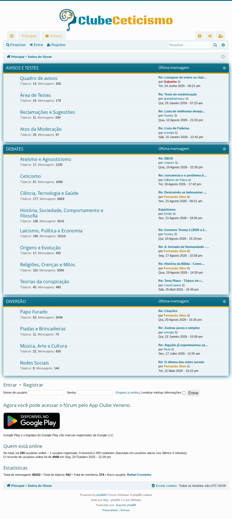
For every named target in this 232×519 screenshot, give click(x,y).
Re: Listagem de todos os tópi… (182, 77)
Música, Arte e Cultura (43, 346)
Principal (29, 35)
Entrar (38, 45)
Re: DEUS (165, 158)
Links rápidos (13, 36)
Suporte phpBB (126, 505)
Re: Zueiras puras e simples (179, 328)
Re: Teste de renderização (177, 94)
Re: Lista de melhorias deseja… (181, 111)
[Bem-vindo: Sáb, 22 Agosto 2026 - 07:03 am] (223, 57)
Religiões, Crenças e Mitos (47, 264)
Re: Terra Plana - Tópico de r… (181, 280)
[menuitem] (199, 36)
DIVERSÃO (16, 301)
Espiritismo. (167, 209)
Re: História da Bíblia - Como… (181, 263)
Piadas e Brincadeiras (43, 329)
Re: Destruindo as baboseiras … (182, 192)
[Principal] (116, 16)
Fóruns (56, 35)
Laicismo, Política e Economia (51, 231)
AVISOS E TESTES (22, 68)
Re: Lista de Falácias (173, 128)
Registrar (58, 45)
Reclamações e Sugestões (47, 112)
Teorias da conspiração (44, 281)
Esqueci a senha (127, 392)
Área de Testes (35, 95)
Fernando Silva (175, 197)
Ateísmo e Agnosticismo (45, 159)
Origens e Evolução (40, 248)
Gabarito (170, 81)
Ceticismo (30, 176)
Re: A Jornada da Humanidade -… (183, 246)
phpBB (101, 494)
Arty (105, 499)
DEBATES (14, 149)
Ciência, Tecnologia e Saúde (49, 193)
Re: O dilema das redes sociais (181, 362)
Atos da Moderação (41, 129)
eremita (169, 132)
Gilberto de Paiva (175, 180)
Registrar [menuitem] (222, 36)
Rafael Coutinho (139, 474)
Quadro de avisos (38, 78)
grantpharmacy (174, 98)
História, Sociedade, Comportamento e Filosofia (61, 213)
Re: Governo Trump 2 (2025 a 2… (182, 230)
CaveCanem (172, 285)
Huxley (168, 115)
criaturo (169, 162)
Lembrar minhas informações (161, 392)
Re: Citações (167, 311)
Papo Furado (34, 312)
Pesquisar (18, 45)
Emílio (168, 213)
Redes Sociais (34, 363)
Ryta (167, 349)
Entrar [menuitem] (211, 36)
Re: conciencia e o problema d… (182, 175)
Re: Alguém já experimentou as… (183, 345)
